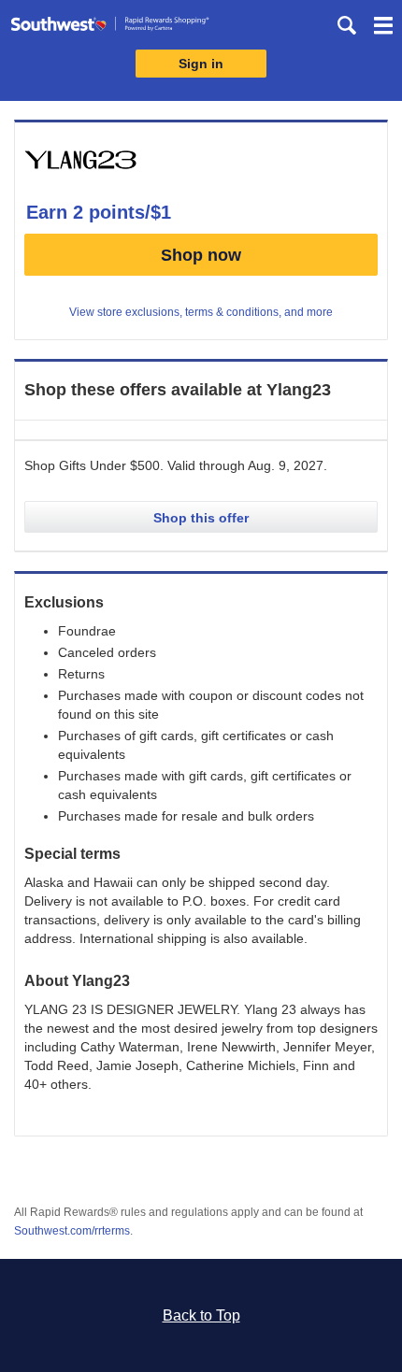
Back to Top (201, 1315)
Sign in (201, 63)
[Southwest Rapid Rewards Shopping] (109, 27)
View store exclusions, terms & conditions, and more (201, 312)
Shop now (201, 255)
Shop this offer (201, 517)
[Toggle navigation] (383, 28)
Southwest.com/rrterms (72, 1230)
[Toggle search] (347, 25)
